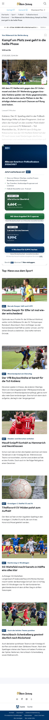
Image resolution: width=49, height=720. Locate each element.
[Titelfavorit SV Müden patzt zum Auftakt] (24, 487)
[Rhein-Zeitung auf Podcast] (31, 699)
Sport (13, 15)
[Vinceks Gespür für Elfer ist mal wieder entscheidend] (24, 289)
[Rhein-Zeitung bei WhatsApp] (17, 699)
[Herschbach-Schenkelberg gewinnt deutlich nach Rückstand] (24, 614)
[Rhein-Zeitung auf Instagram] (26, 699)
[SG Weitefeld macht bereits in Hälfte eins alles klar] (24, 546)
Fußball (21, 15)
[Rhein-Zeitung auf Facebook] (22, 699)
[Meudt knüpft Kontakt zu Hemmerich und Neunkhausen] (24, 422)
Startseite (5, 15)
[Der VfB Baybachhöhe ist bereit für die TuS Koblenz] (24, 357)
